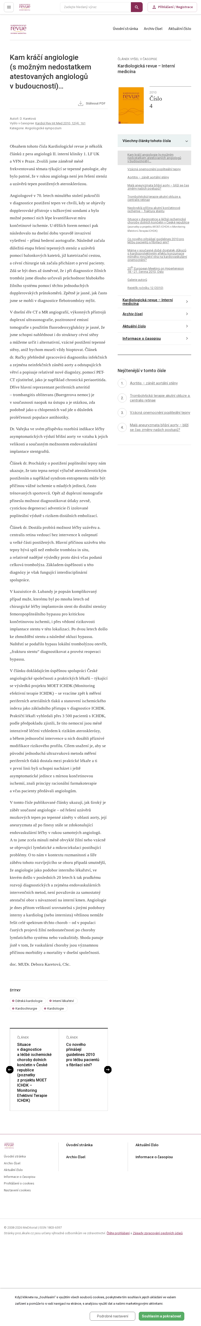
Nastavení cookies (17, 1190)
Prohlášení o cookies (19, 1183)
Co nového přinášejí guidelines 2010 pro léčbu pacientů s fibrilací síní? (82, 1054)
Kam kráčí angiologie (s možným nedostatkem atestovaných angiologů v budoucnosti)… (154, 158)
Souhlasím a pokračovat (161, 1316)
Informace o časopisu (142, 338)
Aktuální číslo (179, 28)
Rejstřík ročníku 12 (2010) (145, 288)
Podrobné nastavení (112, 1316)
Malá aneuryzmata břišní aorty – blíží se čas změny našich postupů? (158, 186)
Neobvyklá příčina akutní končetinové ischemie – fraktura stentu (153, 209)
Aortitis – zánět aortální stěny (148, 177)
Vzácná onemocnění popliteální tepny (154, 169)
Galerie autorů (137, 280)
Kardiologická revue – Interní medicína (148, 302)
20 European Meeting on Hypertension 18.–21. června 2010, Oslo (155, 269)
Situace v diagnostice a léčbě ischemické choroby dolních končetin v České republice (158, 225)
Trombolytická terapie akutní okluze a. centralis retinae (154, 198)
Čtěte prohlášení (118, 1233)
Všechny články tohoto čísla (147, 141)
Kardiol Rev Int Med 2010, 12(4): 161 (60, 123)
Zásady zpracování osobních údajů (158, 1233)
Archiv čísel (153, 28)
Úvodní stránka (125, 28)
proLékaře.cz (28, 9)
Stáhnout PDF (95, 103)
